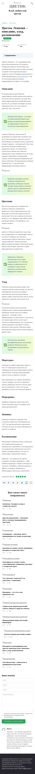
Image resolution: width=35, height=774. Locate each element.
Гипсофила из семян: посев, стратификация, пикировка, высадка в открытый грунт (17, 564)
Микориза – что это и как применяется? (13, 593)
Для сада (7, 38)
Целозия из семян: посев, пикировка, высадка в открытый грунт (18, 549)
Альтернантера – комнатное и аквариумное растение (15, 663)
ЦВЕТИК (17, 6)
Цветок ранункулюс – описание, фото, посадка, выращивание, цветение (15, 520)
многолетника (22, 76)
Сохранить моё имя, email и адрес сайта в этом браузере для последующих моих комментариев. (18, 715)
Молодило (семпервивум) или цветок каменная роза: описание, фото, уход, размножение (16, 648)
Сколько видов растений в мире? (17, 634)
